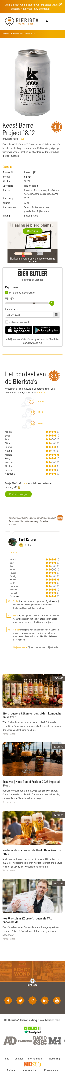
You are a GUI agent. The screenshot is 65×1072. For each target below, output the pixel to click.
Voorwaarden (29, 1069)
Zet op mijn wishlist (19, 321)
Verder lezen (8, 733)
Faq (7, 1058)
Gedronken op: (12, 309)
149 (21, 138)
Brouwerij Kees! (32, 172)
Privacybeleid (51, 1069)
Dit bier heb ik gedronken (22, 292)
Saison (27, 176)
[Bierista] (19, 21)
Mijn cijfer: (10, 298)
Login (24, 483)
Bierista (5, 33)
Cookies (10, 1069)
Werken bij (54, 1058)
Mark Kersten (27, 539)
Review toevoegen (18, 493)
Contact (19, 1058)
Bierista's (41, 392)
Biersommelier (35, 1058)
